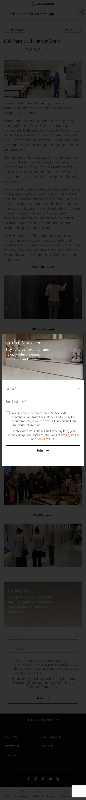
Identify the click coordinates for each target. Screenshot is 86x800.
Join (40, 450)
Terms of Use (45, 439)
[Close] (80, 338)
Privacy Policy (70, 435)
